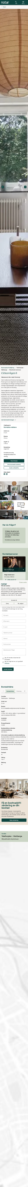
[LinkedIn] (7, 474)
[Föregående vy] (3, 187)
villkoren (7, 663)
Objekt (4, 7)
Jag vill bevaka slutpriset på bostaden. (12, 658)
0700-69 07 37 (11, 579)
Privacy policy (23, 582)
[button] (8, 420)
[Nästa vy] (25, 187)
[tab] (5, 2)
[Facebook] (4, 474)
